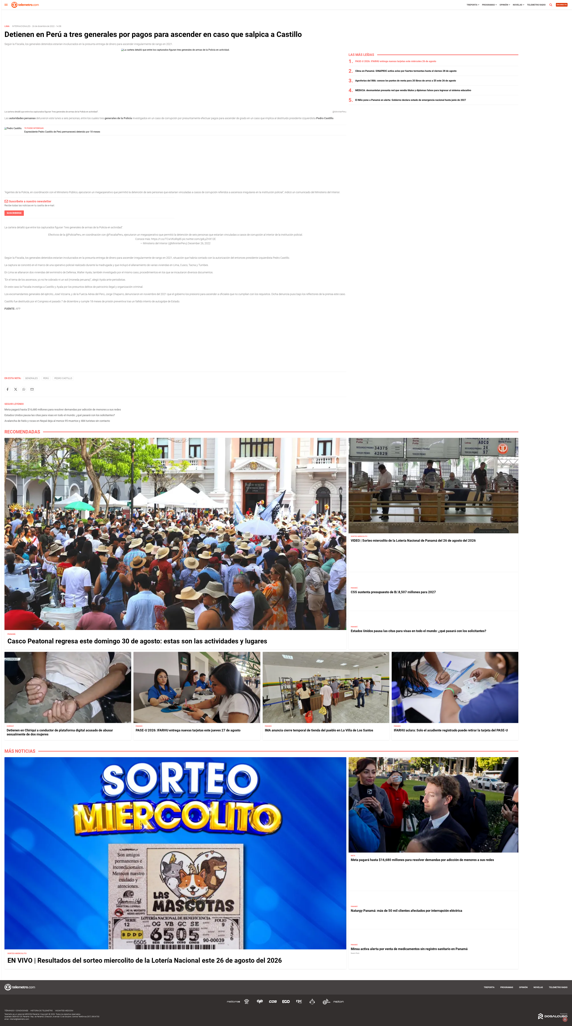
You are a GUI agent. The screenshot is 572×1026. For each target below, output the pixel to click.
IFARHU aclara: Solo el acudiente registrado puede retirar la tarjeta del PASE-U (451, 730)
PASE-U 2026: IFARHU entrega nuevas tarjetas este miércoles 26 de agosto (395, 61)
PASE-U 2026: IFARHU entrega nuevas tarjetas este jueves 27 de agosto (188, 730)
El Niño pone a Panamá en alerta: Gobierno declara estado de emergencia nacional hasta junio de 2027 (410, 100)
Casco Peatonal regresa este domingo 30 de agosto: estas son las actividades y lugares (137, 641)
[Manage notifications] (565, 1019)
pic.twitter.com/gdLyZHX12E (199, 239)
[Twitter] (15, 389)
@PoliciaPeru (73, 234)
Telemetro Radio (536, 5)
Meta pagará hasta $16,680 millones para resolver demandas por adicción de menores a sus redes (62, 409)
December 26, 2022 (199, 243)
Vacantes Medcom (64, 1010)
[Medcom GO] (233, 1003)
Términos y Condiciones (16, 1010)
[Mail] (32, 389)
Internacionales (21, 26)
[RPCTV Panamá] (246, 1003)
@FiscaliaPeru (114, 234)
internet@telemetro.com (19, 1019)
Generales (31, 378)
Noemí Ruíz (355, 953)
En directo (562, 5)
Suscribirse (14, 213)
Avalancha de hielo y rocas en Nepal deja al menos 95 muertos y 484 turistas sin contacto (57, 420)
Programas (488, 5)
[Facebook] (7, 389)
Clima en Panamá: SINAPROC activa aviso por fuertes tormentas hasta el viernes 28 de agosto (406, 71)
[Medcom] (338, 1003)
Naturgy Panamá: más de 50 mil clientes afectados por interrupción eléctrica (406, 911)
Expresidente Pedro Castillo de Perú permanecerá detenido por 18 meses (62, 131)
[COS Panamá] (272, 1003)
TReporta (472, 5)
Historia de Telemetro (41, 1010)
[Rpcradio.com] (299, 1003)
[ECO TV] (286, 1003)
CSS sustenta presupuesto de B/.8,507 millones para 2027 (393, 592)
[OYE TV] (259, 1003)
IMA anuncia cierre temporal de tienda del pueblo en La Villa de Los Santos (319, 730)
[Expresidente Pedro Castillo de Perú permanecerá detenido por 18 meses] (13, 128)
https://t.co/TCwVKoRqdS (166, 239)
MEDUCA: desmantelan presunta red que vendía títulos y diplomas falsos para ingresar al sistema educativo (413, 90)
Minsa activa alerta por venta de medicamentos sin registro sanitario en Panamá (409, 949)
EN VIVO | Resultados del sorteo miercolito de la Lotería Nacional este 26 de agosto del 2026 (144, 960)
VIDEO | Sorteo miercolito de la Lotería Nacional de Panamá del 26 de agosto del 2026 (413, 540)
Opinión (504, 5)
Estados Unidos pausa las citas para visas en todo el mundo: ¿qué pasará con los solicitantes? (59, 415)
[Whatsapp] (23, 389)
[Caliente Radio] (312, 1003)
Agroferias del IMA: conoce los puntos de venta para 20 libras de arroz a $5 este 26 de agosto (405, 80)
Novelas (517, 5)
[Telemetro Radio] (325, 1003)
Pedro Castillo (63, 378)
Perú (46, 378)
